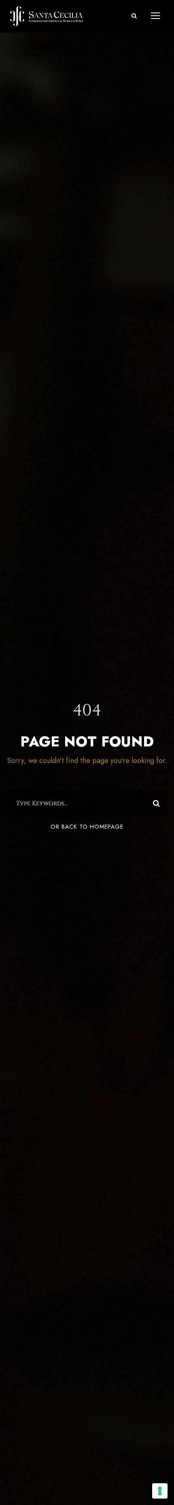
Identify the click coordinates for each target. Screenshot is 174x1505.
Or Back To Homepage (87, 827)
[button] (134, 15)
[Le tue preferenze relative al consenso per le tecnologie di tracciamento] (160, 1491)
